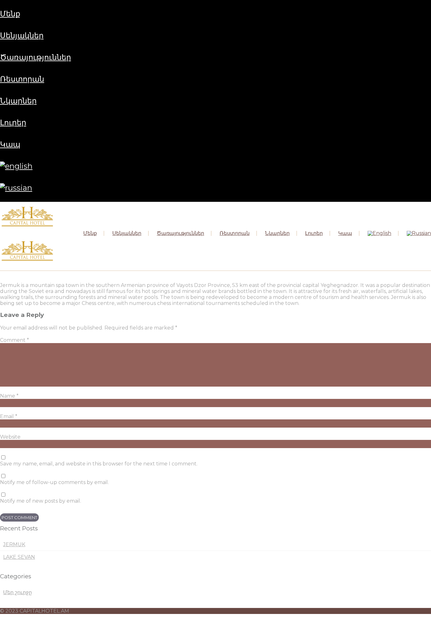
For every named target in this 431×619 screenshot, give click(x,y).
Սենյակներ (22, 35)
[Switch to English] (16, 166)
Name (9, 396)
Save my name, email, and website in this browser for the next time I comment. (99, 464)
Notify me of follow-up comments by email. (54, 482)
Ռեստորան (22, 79)
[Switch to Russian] (16, 188)
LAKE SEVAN (19, 557)
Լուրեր (13, 122)
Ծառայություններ (35, 57)
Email (8, 416)
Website (10, 437)
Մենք (10, 13)
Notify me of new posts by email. (40, 501)
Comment (14, 340)
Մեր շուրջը (17, 592)
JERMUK (14, 544)
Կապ (10, 144)
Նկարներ (18, 100)
